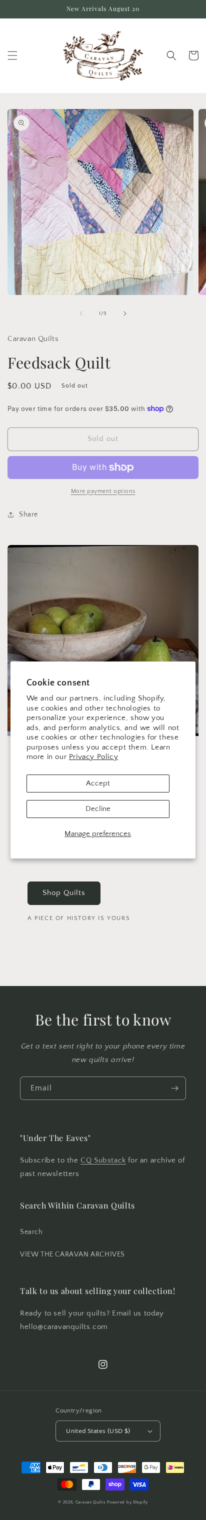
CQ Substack (103, 1160)
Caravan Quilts (91, 1502)
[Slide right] (125, 313)
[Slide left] (81, 313)
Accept (98, 783)
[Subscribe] (175, 1088)
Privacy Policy (93, 756)
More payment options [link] (103, 491)
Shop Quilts (64, 892)
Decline (98, 808)
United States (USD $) (98, 1431)
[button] (13, 55)
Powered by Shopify (127, 1502)
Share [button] (28, 514)
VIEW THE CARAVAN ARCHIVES (72, 1254)
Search (31, 1232)
